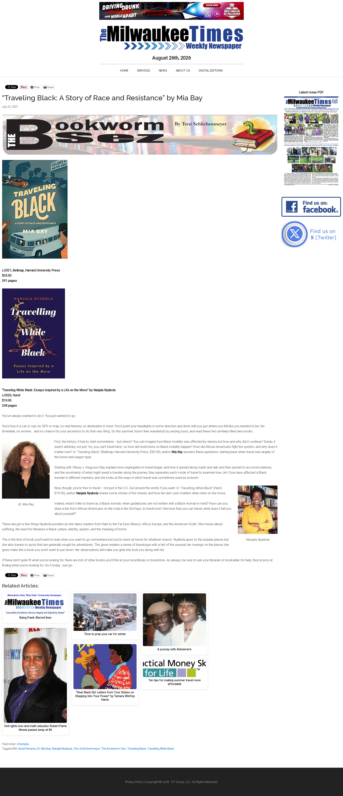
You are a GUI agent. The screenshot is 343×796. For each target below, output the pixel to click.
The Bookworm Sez (113, 748)
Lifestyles (23, 744)
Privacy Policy (134, 782)
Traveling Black (136, 748)
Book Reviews (27, 748)
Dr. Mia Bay (44, 748)
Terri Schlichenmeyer (86, 748)
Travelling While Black (160, 748)
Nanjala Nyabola (62, 748)
